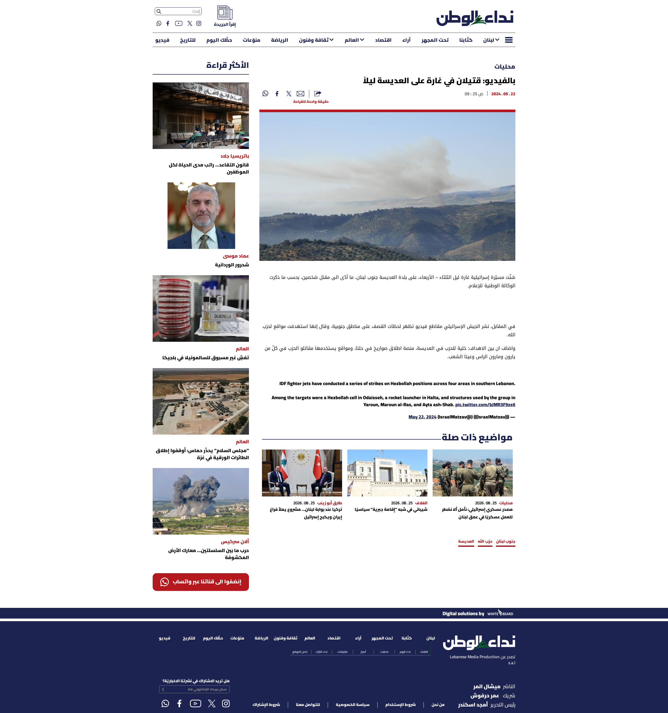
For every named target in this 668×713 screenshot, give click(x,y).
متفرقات (342, 652)
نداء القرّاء (321, 652)
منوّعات (251, 40)
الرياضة (279, 40)
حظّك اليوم (219, 40)
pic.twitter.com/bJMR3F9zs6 (485, 405)
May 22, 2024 (423, 417)
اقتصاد (383, 40)
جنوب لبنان (505, 541)
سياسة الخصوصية (352, 705)
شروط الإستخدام (400, 705)
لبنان (488, 40)
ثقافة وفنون (314, 40)
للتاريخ (188, 40)
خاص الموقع (300, 652)
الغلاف (424, 652)
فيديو (162, 40)
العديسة (466, 541)
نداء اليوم (405, 652)
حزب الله (485, 541)
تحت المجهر (435, 40)
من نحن (438, 705)
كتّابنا (466, 40)
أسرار (363, 652)
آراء (406, 40)
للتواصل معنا (308, 705)
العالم (352, 40)
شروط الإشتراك (266, 705)
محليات (504, 67)
